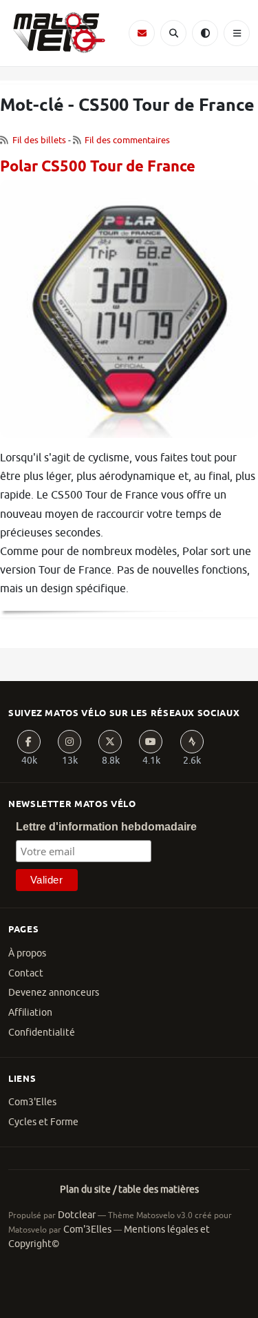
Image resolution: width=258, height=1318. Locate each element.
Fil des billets (39, 140)
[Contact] (142, 33)
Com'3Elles (87, 1229)
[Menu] (237, 33)
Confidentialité (41, 1032)
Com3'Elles (32, 1102)
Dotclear (77, 1215)
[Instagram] (69, 741)
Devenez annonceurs (53, 992)
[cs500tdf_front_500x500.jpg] (129, 314)
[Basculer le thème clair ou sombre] (205, 33)
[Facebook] (29, 741)
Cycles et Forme (43, 1122)
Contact (25, 973)
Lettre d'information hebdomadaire (106, 827)
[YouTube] (150, 741)
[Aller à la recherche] (173, 33)
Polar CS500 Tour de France (97, 167)
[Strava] (192, 741)
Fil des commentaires (127, 140)
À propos (27, 953)
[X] (110, 741)
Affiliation (30, 1012)
